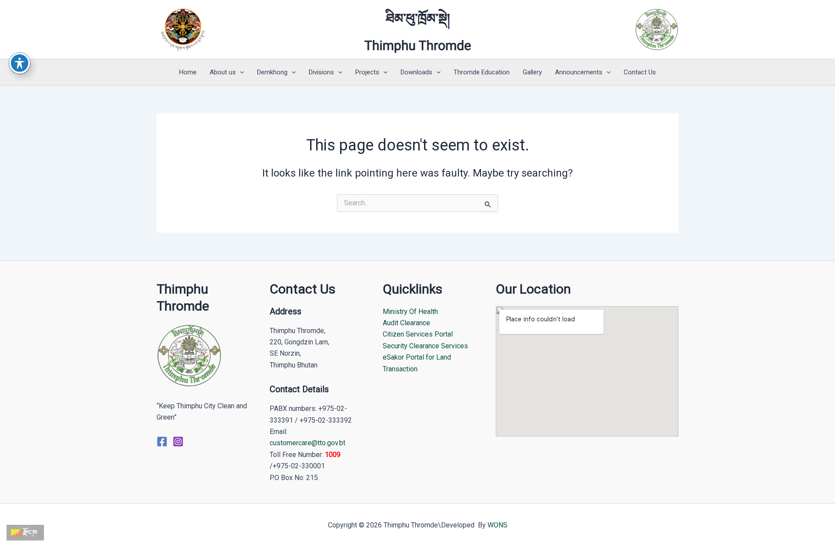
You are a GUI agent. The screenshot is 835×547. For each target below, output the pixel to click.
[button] (240, 72)
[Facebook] (162, 441)
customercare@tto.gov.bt (307, 443)
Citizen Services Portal (418, 334)
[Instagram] (178, 441)
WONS (498, 525)
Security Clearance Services (425, 346)
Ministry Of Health (410, 311)
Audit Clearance (406, 323)
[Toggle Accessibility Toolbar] (19, 63)
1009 (333, 454)
